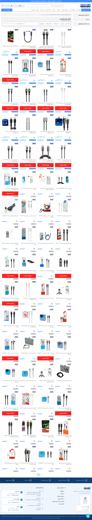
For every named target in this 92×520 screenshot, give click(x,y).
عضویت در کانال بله (35, 10)
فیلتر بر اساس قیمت (83, 15)
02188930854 (6, 6)
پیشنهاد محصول (65, 10)
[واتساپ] (8, 495)
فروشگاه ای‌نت (72, 10)
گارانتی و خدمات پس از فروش (58, 501)
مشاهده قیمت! (45, 51)
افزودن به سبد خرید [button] (68, 54)
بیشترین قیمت (49, 24)
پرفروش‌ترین (41, 24)
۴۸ (10, 24)
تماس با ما (42, 10)
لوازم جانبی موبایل (64, 14)
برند (87, 19)
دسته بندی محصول (83, 24)
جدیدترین (62, 24)
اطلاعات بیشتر (69, 196)
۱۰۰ (8, 24)
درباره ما (53, 10)
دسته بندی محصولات (86, 10)
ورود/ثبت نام (15, 6)
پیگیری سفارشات (7, 10)
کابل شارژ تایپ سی (52, 14)
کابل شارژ (58, 14)
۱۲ (16, 24)
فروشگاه (62, 491)
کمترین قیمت (56, 24)
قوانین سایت (61, 504)
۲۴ (13, 24)
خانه (70, 14)
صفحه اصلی (78, 10)
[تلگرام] (10, 495)
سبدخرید (22, 6)
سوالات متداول (48, 10)
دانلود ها (58, 10)
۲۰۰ (5, 24)
